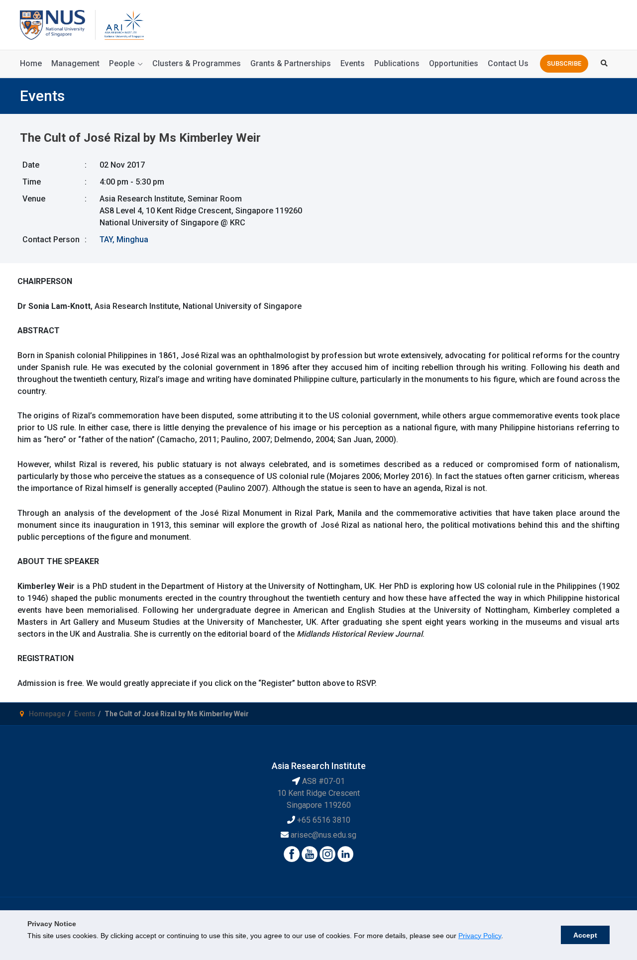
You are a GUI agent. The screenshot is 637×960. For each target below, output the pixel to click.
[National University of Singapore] (52, 24)
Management (75, 63)
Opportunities (453, 63)
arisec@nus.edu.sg (323, 835)
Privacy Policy (479, 936)
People (121, 63)
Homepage (47, 714)
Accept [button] (585, 935)
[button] (564, 64)
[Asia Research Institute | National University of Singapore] (123, 24)
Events (352, 63)
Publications (397, 63)
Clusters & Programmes (196, 63)
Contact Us (508, 63)
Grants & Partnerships (290, 63)
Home (31, 63)
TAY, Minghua (124, 239)
